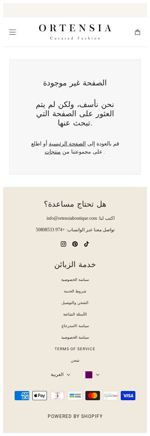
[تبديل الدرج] (12, 32)
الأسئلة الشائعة (75, 314)
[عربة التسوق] (137, 32)
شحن (75, 360)
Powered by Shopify (75, 416)
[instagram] (63, 243)
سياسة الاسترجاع (75, 326)
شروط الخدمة (75, 291)
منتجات (53, 152)
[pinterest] (75, 243)
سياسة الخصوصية (75, 279)
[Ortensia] (75, 32)
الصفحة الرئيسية (67, 144)
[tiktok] (86, 243)
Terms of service (75, 349)
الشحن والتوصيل (75, 303)
